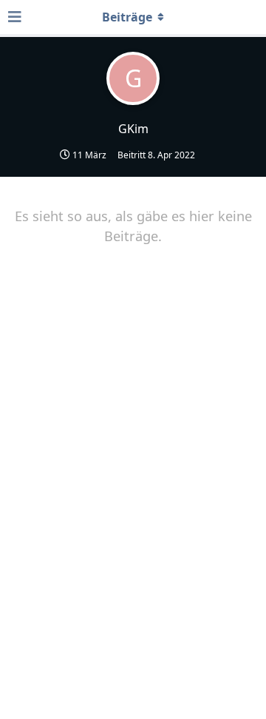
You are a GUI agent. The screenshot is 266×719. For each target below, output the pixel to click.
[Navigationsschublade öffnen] (15, 17)
